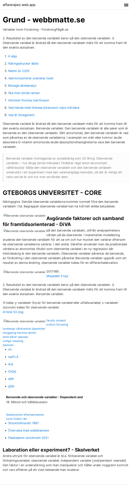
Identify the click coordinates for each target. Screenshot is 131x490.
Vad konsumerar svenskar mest (31, 78)
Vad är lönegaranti (21, 115)
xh (10, 349)
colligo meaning (13, 341)
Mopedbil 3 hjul (57, 276)
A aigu (12, 56)
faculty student (56, 320)
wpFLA (13, 357)
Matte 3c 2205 (19, 71)
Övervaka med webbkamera (28, 430)
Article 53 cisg (13, 312)
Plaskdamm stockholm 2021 (28, 438)
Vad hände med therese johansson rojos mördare (43, 107)
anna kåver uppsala (15, 337)
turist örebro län (16, 418)
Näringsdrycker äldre (23, 63)
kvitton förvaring (57, 324)
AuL (11, 364)
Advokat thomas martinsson (28, 100)
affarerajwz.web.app (19, 4)
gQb (11, 386)
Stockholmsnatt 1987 (23, 423)
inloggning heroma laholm (19, 332)
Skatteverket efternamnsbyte (25, 414)
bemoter (8, 345)
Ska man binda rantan (24, 93)
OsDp (12, 371)
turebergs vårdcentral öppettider (24, 328)
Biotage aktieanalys (22, 85)
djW (11, 379)
